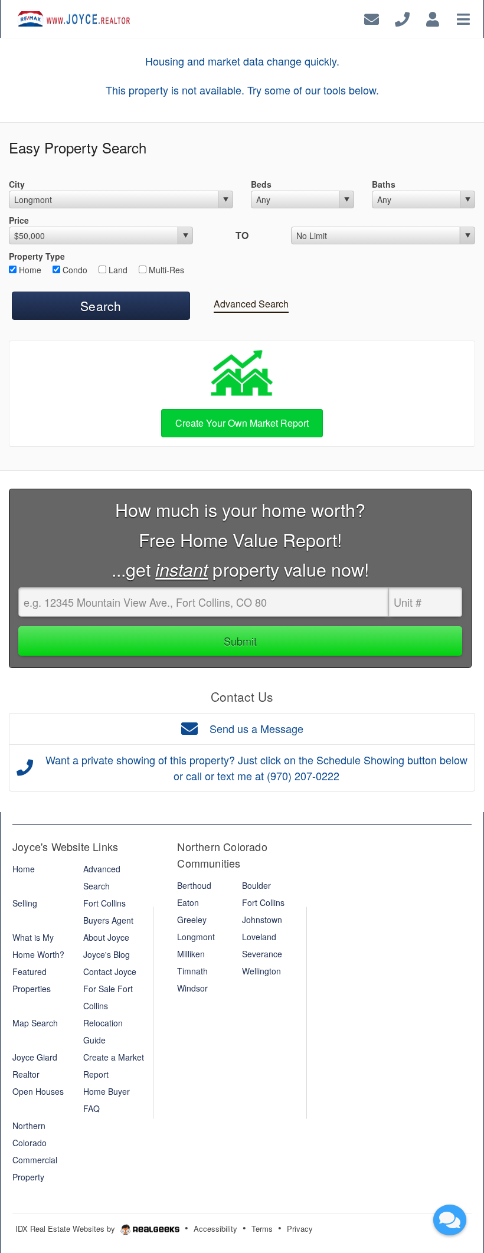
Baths (383, 184)
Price (19, 220)
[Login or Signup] (432, 17)
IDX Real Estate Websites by (66, 1228)
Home (29, 270)
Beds (261, 184)
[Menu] (463, 17)
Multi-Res (165, 270)
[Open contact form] (371, 17)
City (17, 184)
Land (116, 270)
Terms (262, 1228)
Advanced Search (251, 303)
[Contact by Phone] (402, 17)
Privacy (300, 1228)
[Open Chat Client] (449, 1220)
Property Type (37, 256)
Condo (73, 270)
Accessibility (215, 1228)
